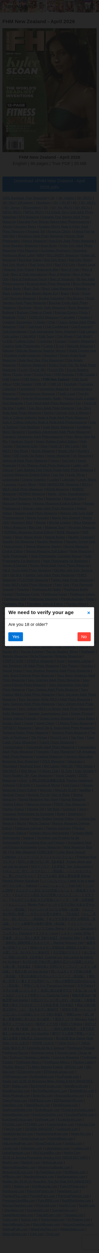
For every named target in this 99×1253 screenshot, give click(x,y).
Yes (15, 636)
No (84, 636)
